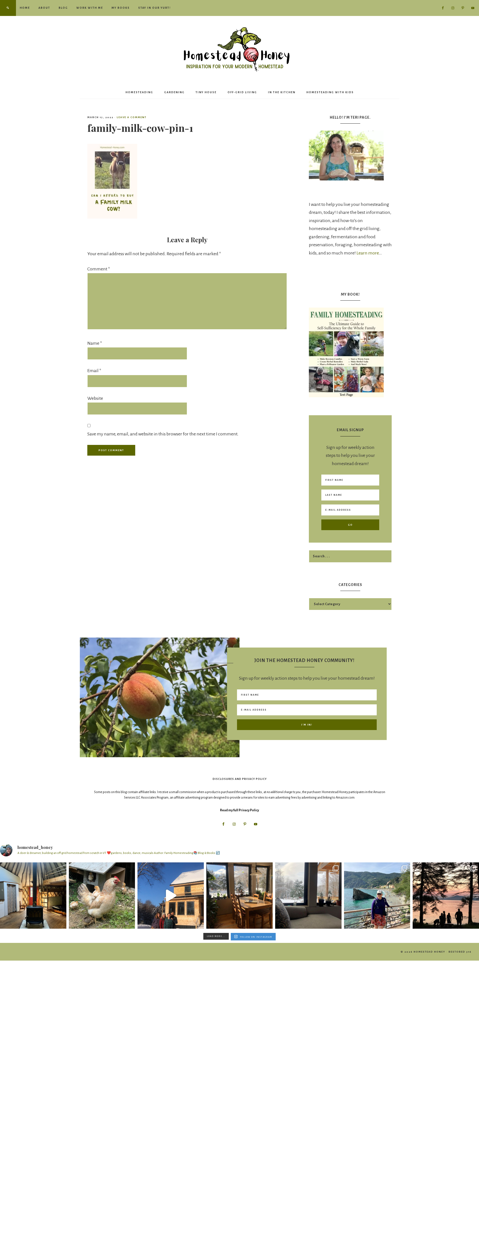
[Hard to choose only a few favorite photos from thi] (377, 895)
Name (94, 343)
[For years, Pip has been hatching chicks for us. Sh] (102, 895)
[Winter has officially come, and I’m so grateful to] (308, 895)
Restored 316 (460, 951)
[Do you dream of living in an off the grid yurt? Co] (33, 895)
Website (95, 398)
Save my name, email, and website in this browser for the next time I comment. (163, 433)
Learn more (368, 252)
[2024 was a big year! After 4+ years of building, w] (170, 895)
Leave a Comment (131, 117)
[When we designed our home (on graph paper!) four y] (239, 895)
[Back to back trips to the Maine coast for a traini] (446, 895)
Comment (98, 268)
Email (94, 370)
